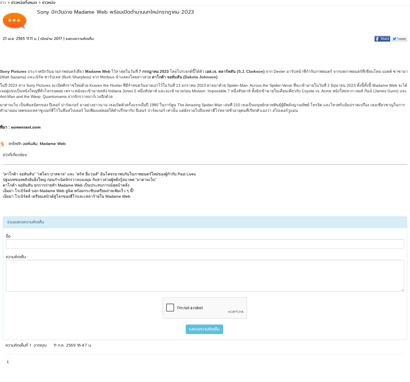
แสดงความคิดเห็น (80, 38)
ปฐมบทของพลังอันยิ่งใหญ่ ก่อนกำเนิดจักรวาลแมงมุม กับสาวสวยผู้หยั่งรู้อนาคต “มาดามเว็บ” (79, 179)
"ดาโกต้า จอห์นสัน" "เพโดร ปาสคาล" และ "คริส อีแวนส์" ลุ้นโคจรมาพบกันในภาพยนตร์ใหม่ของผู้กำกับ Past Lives (99, 174)
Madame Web (53, 144)
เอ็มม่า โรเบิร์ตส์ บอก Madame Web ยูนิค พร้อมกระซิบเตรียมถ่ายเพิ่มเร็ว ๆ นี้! (68, 190)
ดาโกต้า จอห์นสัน (23, 144)
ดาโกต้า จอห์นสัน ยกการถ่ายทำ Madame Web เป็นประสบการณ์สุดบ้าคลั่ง (66, 185)
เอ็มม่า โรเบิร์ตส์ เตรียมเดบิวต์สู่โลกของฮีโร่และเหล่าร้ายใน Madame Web (66, 196)
